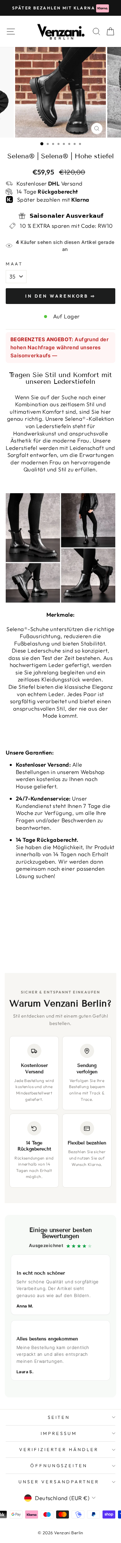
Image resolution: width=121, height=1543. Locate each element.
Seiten (59, 1417)
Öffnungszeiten (59, 1465)
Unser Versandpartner (58, 1481)
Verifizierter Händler (58, 1449)
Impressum (59, 1433)
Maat (14, 263)
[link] (60, 1306)
